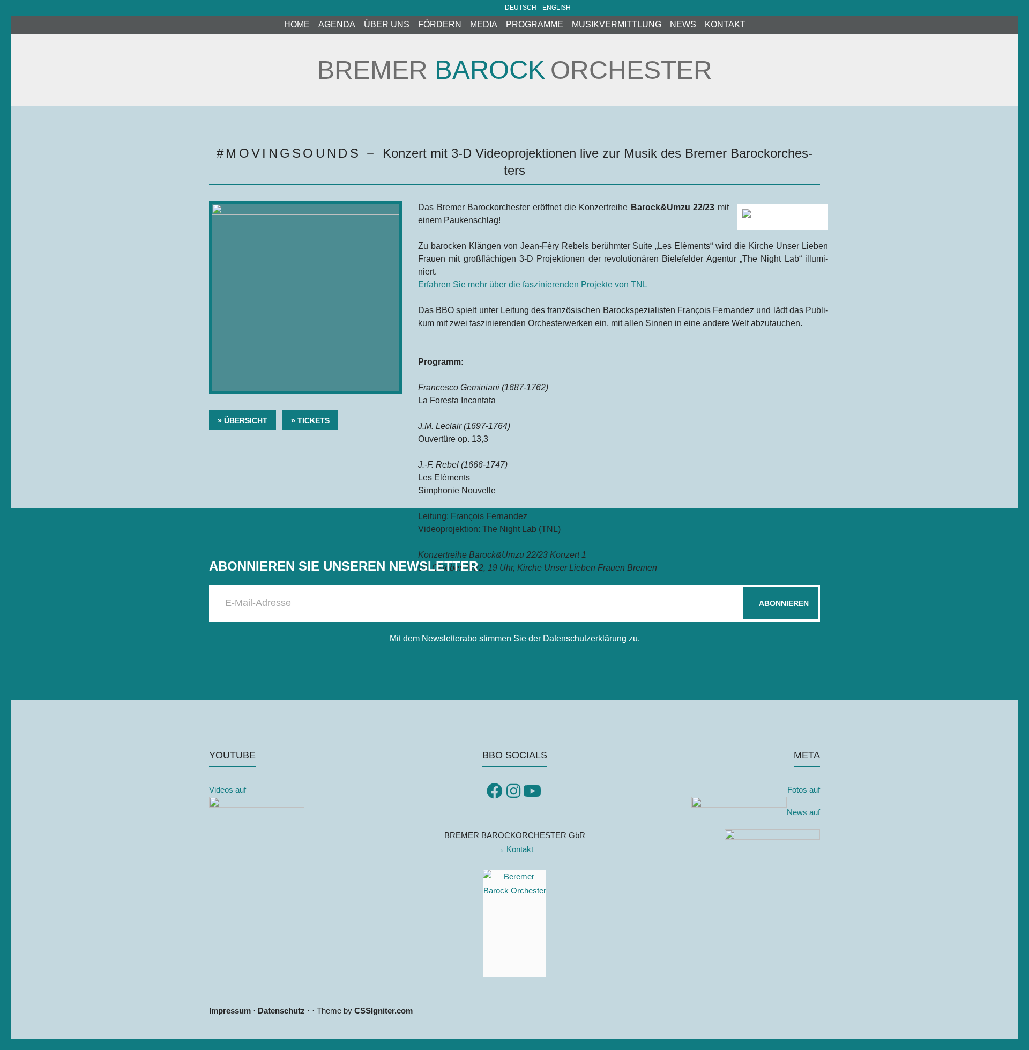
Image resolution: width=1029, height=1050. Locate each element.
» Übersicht (242, 420)
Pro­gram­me (534, 24)
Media (483, 24)
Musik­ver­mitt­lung (616, 24)
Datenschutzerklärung (585, 638)
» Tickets (310, 420)
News (683, 24)
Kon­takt (725, 24)
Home (297, 24)
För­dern (439, 24)
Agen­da (336, 24)
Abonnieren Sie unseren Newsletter (343, 566)
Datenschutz (281, 1010)
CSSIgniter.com (383, 1010)
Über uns (386, 24)
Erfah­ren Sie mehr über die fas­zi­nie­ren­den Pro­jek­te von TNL (532, 284)
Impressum (230, 1010)
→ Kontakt (514, 849)
